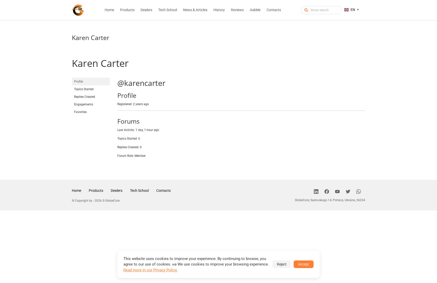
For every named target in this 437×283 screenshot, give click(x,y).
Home (76, 190)
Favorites (80, 112)
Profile (78, 81)
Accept (303, 264)
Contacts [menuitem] (274, 10)
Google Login (218, 50)
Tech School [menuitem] (167, 10)
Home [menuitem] (109, 10)
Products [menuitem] (127, 10)
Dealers (116, 190)
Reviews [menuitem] (237, 10)
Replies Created (84, 97)
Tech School (139, 190)
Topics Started (84, 89)
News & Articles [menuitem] (195, 10)
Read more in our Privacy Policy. (150, 270)
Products (96, 190)
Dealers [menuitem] (146, 10)
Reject (282, 264)
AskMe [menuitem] (255, 10)
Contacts (163, 190)
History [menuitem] (219, 10)
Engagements (83, 104)
